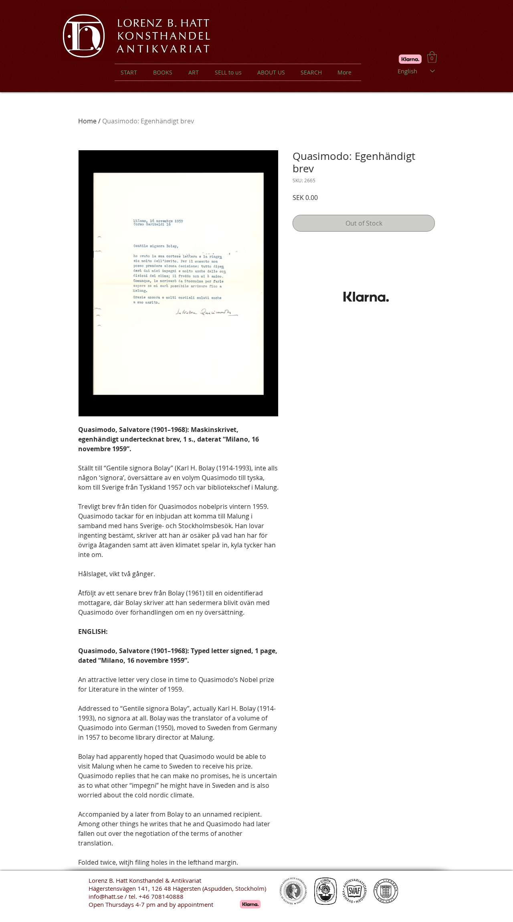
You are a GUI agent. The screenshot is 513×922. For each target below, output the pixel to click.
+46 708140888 (161, 896)
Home (87, 121)
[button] (432, 57)
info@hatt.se (106, 896)
